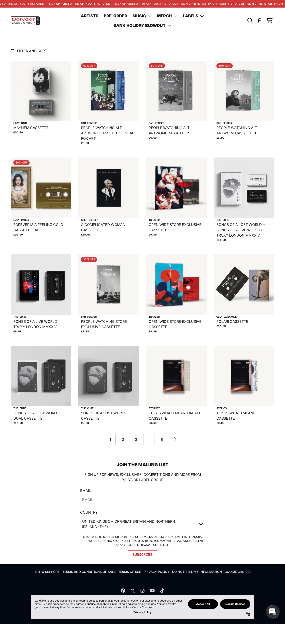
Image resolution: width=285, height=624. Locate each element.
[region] (142, 4)
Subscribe (142, 554)
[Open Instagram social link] (142, 591)
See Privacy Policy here (151, 544)
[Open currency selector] (260, 21)
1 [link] (110, 439)
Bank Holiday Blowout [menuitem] (139, 25)
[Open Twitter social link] (133, 591)
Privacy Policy (156, 572)
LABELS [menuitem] (190, 16)
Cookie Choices (238, 572)
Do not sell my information (197, 572)
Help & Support (46, 572)
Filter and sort (32, 51)
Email (85, 490)
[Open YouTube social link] (152, 591)
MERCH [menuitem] (164, 16)
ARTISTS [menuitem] (89, 16)
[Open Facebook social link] (123, 591)
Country (89, 512)
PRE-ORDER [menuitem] (115, 16)
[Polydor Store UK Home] (25, 20)
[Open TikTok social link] (162, 591)
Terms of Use (129, 572)
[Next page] (174, 439)
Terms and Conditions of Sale (89, 572)
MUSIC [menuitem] (139, 16)
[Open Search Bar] (250, 21)
